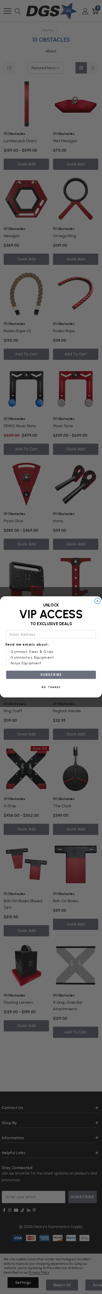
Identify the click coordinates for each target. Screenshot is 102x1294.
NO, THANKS (51, 687)
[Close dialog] (97, 600)
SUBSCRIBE (51, 675)
